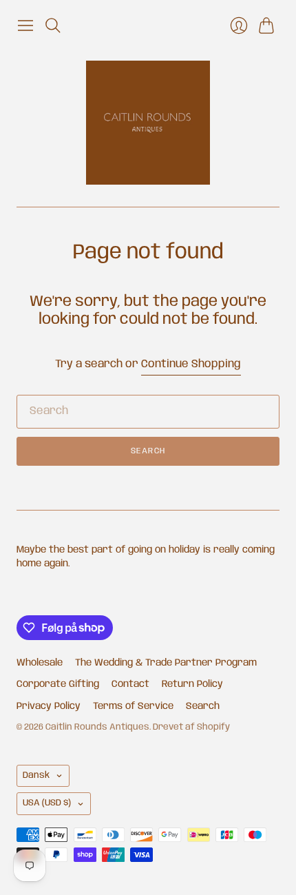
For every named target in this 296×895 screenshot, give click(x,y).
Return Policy (192, 684)
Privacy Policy (49, 706)
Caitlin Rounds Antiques (97, 727)
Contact (130, 684)
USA (47, 803)
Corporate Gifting (58, 684)
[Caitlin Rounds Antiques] (148, 123)
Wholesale (40, 663)
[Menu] (25, 25)
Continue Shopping (191, 364)
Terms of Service (133, 706)
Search (148, 450)
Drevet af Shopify (191, 727)
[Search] (53, 25)
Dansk (36, 775)
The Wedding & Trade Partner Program (166, 663)
